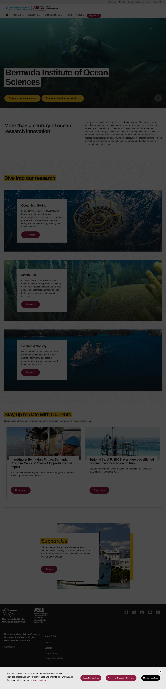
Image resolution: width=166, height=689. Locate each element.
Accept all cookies (91, 678)
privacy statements (39, 680)
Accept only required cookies (121, 678)
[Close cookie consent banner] (160, 671)
